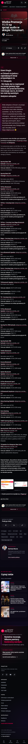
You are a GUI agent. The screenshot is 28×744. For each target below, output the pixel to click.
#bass (25, 533)
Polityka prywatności (6, 700)
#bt (17, 536)
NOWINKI (5, 9)
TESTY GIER (3, 690)
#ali (20, 531)
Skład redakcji (4, 705)
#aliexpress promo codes (12, 533)
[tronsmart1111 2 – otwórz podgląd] (20, 484)
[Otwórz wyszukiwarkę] (21, 2)
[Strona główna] (1, 10)
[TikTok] (14, 674)
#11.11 (10, 531)
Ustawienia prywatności (6, 734)
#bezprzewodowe (4, 536)
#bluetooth (12, 536)
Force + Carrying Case (7, 268)
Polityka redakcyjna (6, 711)
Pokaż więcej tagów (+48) (7, 540)
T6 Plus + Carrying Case (7, 203)
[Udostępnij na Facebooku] (18, 48)
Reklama (3, 721)
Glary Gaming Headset (7, 401)
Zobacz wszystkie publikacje (14, 557)
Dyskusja (10, 48)
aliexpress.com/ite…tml (12, 164)
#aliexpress (3, 533)
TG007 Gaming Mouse (7, 421)
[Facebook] (2, 674)
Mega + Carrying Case (7, 238)
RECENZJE (3, 687)
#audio (20, 533)
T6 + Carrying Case (6, 297)
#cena (21, 536)
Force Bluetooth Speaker (8, 252)
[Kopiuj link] (25, 48)
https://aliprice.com (8, 130)
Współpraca (4, 718)
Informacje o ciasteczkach (7, 697)
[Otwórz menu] (25, 2)
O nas (2, 703)
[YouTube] (10, 674)
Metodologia (4, 708)
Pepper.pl (23, 494)
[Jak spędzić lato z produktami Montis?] (5, 612)
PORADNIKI (4, 685)
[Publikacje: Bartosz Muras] (4, 551)
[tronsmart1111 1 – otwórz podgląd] (7, 484)
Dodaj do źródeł (13, 57)
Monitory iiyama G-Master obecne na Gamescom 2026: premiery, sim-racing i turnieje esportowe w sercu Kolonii (17, 601)
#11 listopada (3, 531)
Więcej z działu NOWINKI (6, 578)
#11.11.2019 (15, 531)
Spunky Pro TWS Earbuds (8, 325)
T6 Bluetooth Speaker (7, 282)
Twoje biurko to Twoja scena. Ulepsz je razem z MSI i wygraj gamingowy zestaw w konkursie (17, 588)
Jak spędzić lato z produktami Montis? (17, 612)
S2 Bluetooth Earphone (7, 391)
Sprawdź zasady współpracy (9, 657)
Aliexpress (12, 142)
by (5, 736)
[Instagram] (6, 674)
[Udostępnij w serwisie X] (21, 48)
